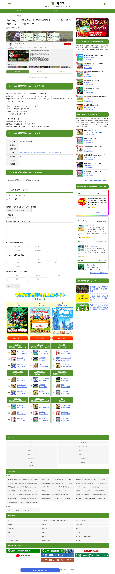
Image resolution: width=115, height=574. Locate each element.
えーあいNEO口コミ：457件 (88, 141)
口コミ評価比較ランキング (62, 346)
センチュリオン (11, 536)
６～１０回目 (16, 250)
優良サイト (57, 11)
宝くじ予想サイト (32, 458)
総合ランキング (62, 400)
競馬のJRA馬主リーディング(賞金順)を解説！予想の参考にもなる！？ (24, 498)
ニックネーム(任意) (12, 199)
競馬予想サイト (83, 450)
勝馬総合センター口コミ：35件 (89, 58)
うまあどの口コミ (91, 225)
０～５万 (38, 259)
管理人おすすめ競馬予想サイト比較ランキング (40, 400)
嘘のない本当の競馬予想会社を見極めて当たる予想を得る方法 (23, 479)
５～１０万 (59, 259)
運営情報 (83, 462)
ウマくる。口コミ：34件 (88, 67)
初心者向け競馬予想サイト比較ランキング (17, 346)
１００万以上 (16, 266)
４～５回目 (59, 246)
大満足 (37, 279)
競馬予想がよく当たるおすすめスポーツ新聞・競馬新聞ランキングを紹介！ (92, 491)
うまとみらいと (80, 524)
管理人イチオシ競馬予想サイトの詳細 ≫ (96, 180)
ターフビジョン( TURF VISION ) (84, 536)
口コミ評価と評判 (83, 442)
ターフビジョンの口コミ (100, 212)
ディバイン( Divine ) (13, 540)
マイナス (17, 259)
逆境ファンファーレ (47, 532)
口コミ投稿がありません (40, 570)
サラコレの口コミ (91, 265)
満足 (17, 279)
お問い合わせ (32, 466)
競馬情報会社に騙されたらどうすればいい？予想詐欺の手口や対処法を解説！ (58, 498)
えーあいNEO (11, 528)
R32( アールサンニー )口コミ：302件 (90, 158)
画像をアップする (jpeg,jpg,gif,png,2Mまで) (19, 207)
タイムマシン (45, 536)
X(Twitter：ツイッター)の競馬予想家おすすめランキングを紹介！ (24, 494)
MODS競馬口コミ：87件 (88, 166)
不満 (17, 275)
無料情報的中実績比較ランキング (17, 373)
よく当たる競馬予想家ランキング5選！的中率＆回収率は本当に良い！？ (58, 487)
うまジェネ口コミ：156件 (88, 150)
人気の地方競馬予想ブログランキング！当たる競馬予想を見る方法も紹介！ (24, 502)
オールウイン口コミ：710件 (88, 100)
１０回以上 (38, 250)
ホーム (32, 442)
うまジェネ (44, 524)
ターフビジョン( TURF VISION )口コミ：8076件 (93, 133)
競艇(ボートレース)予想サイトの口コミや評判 (19, 510)
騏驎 (9, 532)
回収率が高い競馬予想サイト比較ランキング (17, 400)
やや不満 (38, 275)
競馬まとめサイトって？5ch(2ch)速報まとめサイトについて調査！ (58, 491)
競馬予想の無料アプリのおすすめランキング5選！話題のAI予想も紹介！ (58, 494)
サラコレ (78, 532)
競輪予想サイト (83, 454)
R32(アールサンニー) (81, 520)
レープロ (78, 540)
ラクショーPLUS (46, 540)
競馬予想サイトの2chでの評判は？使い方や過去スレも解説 (22, 483)
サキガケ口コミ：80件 (88, 75)
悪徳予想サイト (32, 450)
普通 (59, 275)
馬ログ (58, 3)
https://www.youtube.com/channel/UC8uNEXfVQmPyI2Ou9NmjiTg (39, 152)
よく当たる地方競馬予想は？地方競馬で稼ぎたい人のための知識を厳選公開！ (92, 483)
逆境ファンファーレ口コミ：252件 (90, 108)
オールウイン (45, 528)
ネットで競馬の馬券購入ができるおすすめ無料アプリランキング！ (92, 498)
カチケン (78, 528)
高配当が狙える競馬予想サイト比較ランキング (62, 373)
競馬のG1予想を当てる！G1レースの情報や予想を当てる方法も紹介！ (92, 494)
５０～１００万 (59, 262)
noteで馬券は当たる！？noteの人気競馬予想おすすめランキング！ (92, 487)
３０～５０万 (38, 262)
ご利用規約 (83, 458)
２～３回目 (38, 246)
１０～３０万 (16, 262)
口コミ (19, 11)
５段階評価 (9, 215)
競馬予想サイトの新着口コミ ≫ (99, 273)
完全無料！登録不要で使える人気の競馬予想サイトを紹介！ (56, 479)
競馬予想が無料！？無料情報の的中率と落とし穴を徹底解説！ (23, 487)
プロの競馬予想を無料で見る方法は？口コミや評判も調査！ (90, 479)
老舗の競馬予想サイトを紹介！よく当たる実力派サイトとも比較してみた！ (24, 491)
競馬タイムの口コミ (91, 246)
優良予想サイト (83, 446)
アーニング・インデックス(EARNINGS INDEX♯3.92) (54, 520)
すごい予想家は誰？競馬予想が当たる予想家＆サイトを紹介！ (57, 483)
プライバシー (32, 462)
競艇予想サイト (32, 454)
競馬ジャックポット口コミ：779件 (90, 83)
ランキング (96, 11)
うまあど (10, 524)
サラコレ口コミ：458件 (88, 91)
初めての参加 (16, 246)
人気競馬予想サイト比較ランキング (39, 373)
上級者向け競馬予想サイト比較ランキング (40, 346)
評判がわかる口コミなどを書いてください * (18, 221)
